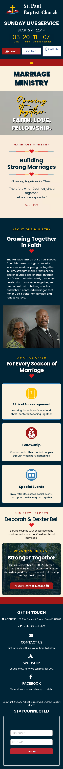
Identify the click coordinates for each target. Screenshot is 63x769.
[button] (31, 63)
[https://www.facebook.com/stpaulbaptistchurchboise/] (31, 677)
